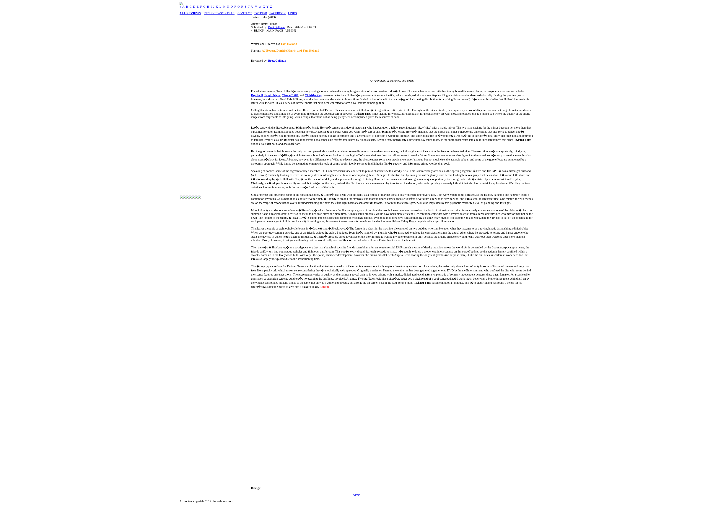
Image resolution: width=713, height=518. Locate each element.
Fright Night (272, 95)
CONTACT (244, 13)
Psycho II (257, 95)
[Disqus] (392, 345)
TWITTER (260, 13)
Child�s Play (313, 95)
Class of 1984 (290, 95)
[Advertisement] (195, 254)
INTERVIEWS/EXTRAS (219, 13)
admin (356, 494)
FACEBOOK (277, 13)
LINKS (292, 13)
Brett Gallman (276, 27)
